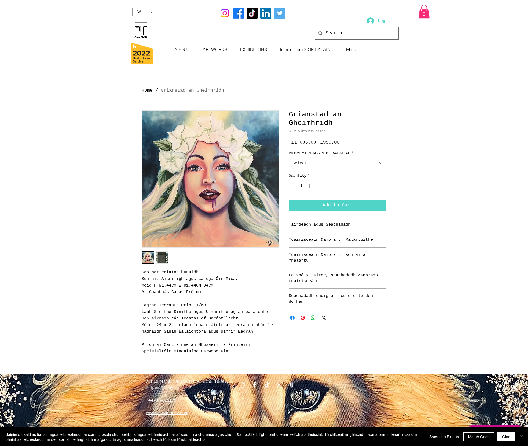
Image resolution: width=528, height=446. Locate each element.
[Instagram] (224, 13)
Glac (506, 436)
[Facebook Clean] (254, 385)
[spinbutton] (301, 186)
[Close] (521, 437)
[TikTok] (252, 13)
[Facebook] (238, 13)
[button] (424, 11)
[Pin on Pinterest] (302, 318)
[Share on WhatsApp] (313, 318)
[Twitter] (279, 13)
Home (147, 90)
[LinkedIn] (265, 13)
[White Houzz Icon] (291, 385)
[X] (279, 385)
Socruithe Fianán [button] (444, 436)
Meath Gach (479, 436)
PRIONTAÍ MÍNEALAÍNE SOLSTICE (321, 153)
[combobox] (337, 163)
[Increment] (309, 186)
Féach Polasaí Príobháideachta (178, 439)
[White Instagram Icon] (242, 385)
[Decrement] (293, 186)
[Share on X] (323, 318)
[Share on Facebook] (292, 318)
